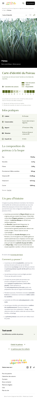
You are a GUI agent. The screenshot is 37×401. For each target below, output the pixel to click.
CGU (3, 387)
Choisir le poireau (17, 344)
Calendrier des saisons (9, 376)
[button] (18, 334)
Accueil (4, 8)
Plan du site (5, 390)
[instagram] (27, 367)
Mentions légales (7, 385)
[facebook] (31, 367)
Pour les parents (7, 373)
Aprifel (9, 190)
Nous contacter (6, 382)
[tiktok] (34, 367)
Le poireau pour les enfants (20, 349)
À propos (4, 379)
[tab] (34, 15)
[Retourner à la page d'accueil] (11, 3)
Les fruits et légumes (12, 8)
